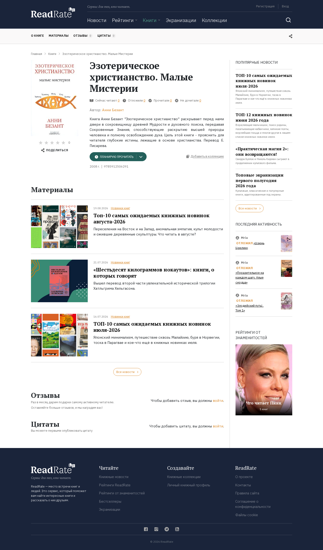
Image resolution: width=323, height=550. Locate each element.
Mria (244, 238)
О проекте (244, 477)
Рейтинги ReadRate (115, 485)
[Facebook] (146, 529)
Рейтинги (123, 20)
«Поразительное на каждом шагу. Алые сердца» (250, 277)
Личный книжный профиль (188, 485)
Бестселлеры (110, 501)
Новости (96, 20)
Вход (285, 6)
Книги (150, 20)
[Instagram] (156, 529)
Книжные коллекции (184, 477)
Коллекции (214, 20)
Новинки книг (120, 208)
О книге (37, 36)
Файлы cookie (246, 515)
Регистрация (265, 6)
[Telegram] (166, 529)
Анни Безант (113, 110)
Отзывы (82, 36)
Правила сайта (247, 493)
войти (218, 400)
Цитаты (105, 36)
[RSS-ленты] (177, 529)
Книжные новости (113, 477)
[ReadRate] (53, 12)
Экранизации (181, 20)
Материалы (59, 36)
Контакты (243, 485)
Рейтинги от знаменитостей (122, 493)
